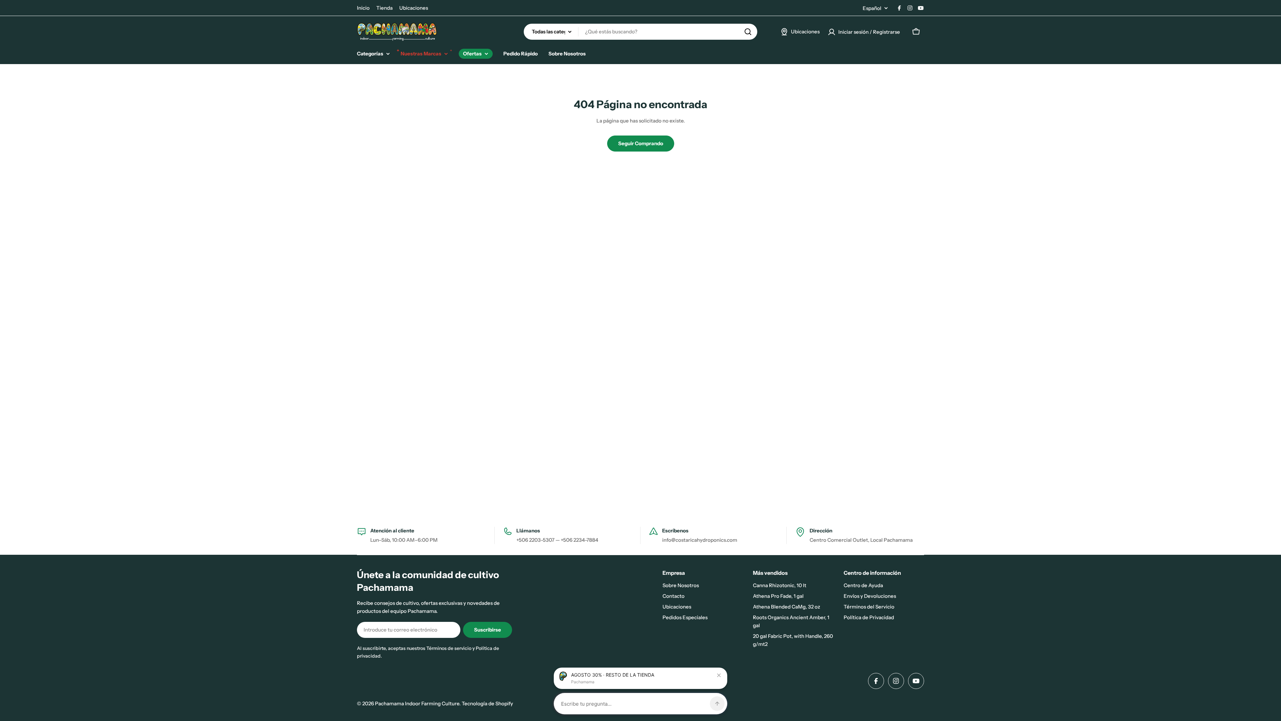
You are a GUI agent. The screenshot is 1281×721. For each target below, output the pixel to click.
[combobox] (640, 32)
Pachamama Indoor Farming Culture (417, 703)
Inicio (363, 8)
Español (872, 8)
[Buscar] (748, 32)
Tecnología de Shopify (487, 703)
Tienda (384, 8)
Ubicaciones (413, 8)
